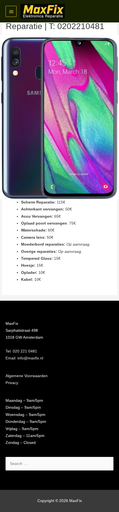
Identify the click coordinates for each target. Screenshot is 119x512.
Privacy (12, 383)
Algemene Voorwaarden (27, 376)
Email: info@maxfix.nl (24, 358)
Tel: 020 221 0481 (21, 351)
